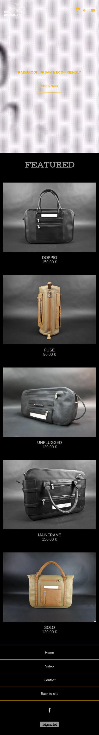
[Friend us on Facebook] (49, 711)
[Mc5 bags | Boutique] (27, 10)
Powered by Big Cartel (49, 724)
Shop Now (49, 86)
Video (49, 666)
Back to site (49, 693)
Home (49, 653)
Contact (50, 680)
